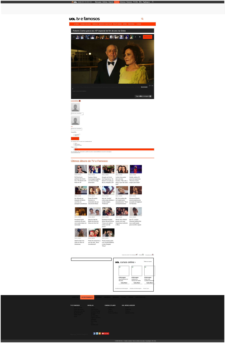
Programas (128, 309)
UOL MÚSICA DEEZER (128, 305)
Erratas (140, 254)
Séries (125, 24)
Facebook (77, 134)
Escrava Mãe (94, 316)
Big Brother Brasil (78, 313)
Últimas (76, 24)
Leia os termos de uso (75, 152)
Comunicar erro (148, 254)
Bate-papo (98, 2)
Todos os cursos (148, 261)
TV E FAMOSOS (75, 305)
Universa (122, 2)
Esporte (111, 2)
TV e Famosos (88, 18)
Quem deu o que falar (105, 24)
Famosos (129, 2)
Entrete (116, 2)
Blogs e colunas (86, 24)
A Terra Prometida (95, 311)
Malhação (93, 319)
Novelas (95, 24)
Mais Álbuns (147, 36)
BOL (140, 2)
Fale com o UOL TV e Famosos (129, 254)
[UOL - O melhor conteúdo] (73, 2)
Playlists (127, 311)
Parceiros (131, 24)
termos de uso (89, 141)
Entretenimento (87, 297)
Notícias (104, 2)
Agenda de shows (129, 313)
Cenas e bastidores (113, 313)
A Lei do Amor (94, 309)
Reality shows (117, 24)
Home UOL (75, 297)
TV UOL (135, 2)
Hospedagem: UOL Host (150, 340)
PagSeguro (146, 2)
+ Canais (138, 24)
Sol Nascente (94, 324)
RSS (100, 333)
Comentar (75, 138)
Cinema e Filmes (110, 305)
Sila (92, 323)
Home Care (146, 288)
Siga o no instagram (142, 96)
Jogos (131, 297)
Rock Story (94, 321)
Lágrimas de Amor (95, 317)
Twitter (76, 135)
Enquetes (110, 311)
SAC (91, 2)
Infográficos (111, 307)
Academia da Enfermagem (121, 288)
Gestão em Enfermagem (135, 288)
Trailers (110, 309)
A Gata (93, 307)
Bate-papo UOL (141, 297)
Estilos (127, 307)
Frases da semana (78, 309)
